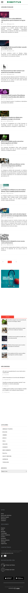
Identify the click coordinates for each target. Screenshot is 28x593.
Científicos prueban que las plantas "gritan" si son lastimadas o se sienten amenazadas (14, 383)
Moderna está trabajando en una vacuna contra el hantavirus (13, 242)
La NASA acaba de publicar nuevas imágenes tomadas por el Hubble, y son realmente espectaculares (15, 389)
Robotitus (5, 453)
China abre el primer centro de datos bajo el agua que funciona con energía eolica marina (14, 214)
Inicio (2, 513)
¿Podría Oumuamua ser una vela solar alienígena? (14, 377)
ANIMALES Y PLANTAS (7, 429)
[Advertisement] (10, 301)
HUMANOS (5, 447)
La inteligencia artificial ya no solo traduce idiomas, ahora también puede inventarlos (13, 190)
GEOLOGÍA (5, 444)
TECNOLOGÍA (6, 462)
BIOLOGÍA (5, 432)
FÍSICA (4, 441)
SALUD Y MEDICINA (7, 456)
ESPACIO (4, 438)
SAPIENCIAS (5, 459)
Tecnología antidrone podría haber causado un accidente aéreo (14, 48)
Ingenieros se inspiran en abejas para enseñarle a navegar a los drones (11, 118)
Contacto (3, 520)
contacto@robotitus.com (7, 553)
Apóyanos (3, 518)
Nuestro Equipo (5, 517)
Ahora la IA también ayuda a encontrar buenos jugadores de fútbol (12, 142)
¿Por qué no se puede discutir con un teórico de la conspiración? (14, 372)
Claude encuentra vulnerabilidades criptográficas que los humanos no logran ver (13, 20)
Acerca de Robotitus (6, 515)
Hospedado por (11, 588)
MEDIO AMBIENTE (7, 450)
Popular (7, 316)
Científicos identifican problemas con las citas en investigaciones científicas (13, 165)
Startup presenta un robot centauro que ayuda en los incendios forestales (12, 71)
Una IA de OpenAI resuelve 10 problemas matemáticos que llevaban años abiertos (13, 96)
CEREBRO (5, 435)
